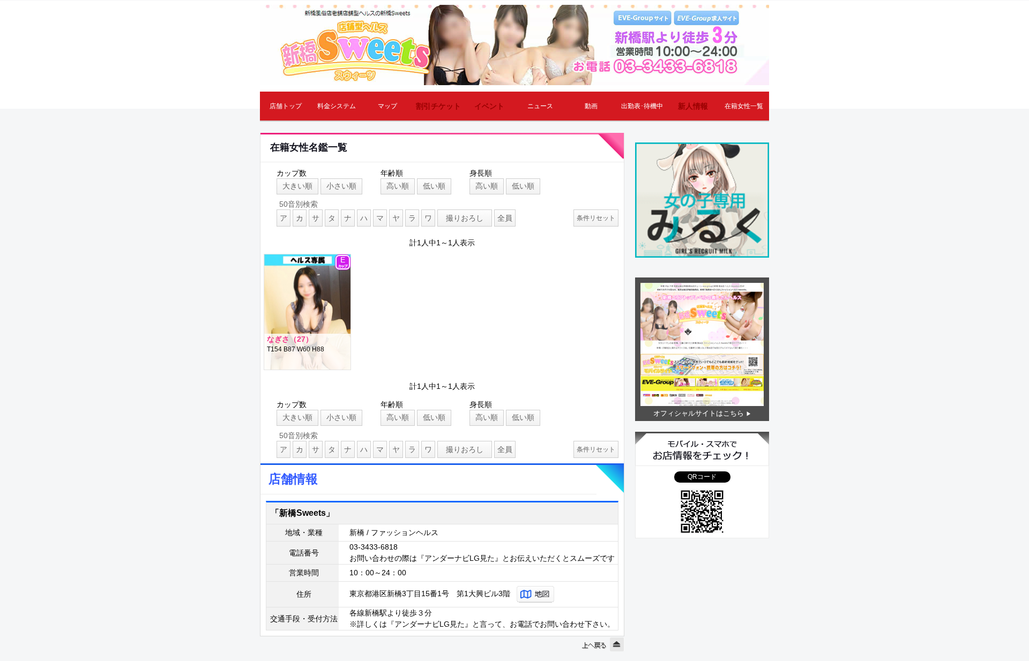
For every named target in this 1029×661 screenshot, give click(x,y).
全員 (504, 218)
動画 (591, 106)
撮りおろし (464, 218)
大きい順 (297, 186)
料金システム (336, 106)
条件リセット (596, 218)
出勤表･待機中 (642, 106)
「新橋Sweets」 (302, 512)
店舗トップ (286, 106)
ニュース (540, 106)
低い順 (434, 186)
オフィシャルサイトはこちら (698, 413)
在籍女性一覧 (744, 106)
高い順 (397, 186)
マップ (387, 106)
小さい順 (341, 186)
